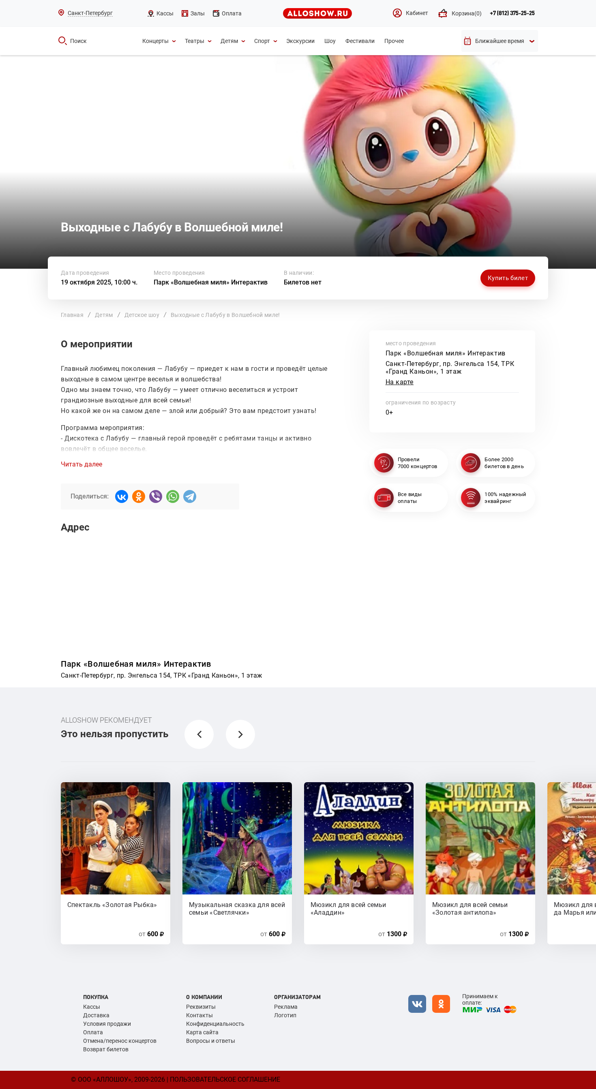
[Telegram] (189, 496)
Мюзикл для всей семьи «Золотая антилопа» (470, 908)
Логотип (285, 1015)
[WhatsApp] (172, 496)
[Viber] (155, 496)
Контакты (199, 1015)
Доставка (96, 1015)
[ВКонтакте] (121, 496)
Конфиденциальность (215, 1024)
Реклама (286, 1006)
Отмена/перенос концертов (120, 1041)
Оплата (93, 1032)
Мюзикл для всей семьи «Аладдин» (348, 908)
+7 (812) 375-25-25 (512, 13)
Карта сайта (202, 1032)
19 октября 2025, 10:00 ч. (99, 282)
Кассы (91, 1006)
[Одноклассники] (138, 496)
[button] (199, 734)
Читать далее (81, 464)
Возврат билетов (106, 1049)
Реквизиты (201, 1006)
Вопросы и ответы (210, 1041)
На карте (400, 382)
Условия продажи (107, 1024)
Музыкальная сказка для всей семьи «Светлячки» (237, 908)
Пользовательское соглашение (225, 1079)
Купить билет (508, 278)
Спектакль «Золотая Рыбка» (112, 905)
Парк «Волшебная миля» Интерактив (211, 282)
